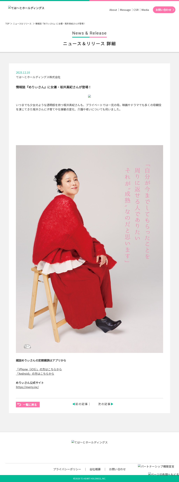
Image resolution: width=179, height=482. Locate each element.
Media (145, 10)
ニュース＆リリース (22, 23)
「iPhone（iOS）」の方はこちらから (39, 369)
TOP (7, 23)
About (113, 10)
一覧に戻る (30, 404)
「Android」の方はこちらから (35, 373)
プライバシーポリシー (67, 469)
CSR (136, 10)
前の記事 (81, 404)
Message (125, 10)
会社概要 (95, 469)
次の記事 (104, 404)
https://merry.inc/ (27, 387)
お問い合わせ (163, 10)
